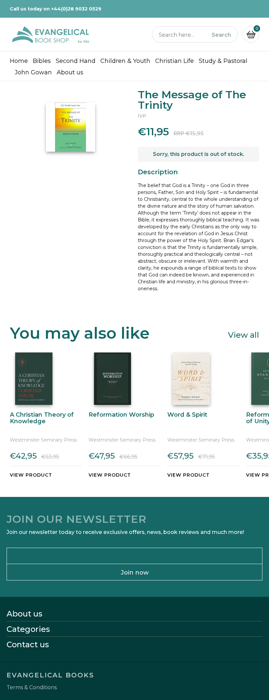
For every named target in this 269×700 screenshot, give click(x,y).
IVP (142, 116)
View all (243, 334)
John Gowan (33, 72)
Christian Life (174, 61)
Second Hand (75, 61)
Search (221, 35)
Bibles (42, 61)
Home (19, 61)
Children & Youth (125, 61)
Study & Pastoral (223, 61)
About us (70, 72)
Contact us (28, 645)
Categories (28, 629)
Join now (135, 572)
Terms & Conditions (32, 687)
